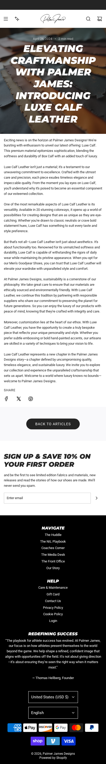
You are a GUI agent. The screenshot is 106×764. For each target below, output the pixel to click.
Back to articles (53, 424)
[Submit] (96, 498)
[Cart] (99, 18)
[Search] (88, 18)
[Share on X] (18, 399)
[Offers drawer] (17, 18)
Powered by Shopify (53, 758)
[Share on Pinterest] (30, 399)
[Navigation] (5, 18)
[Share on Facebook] (6, 399)
